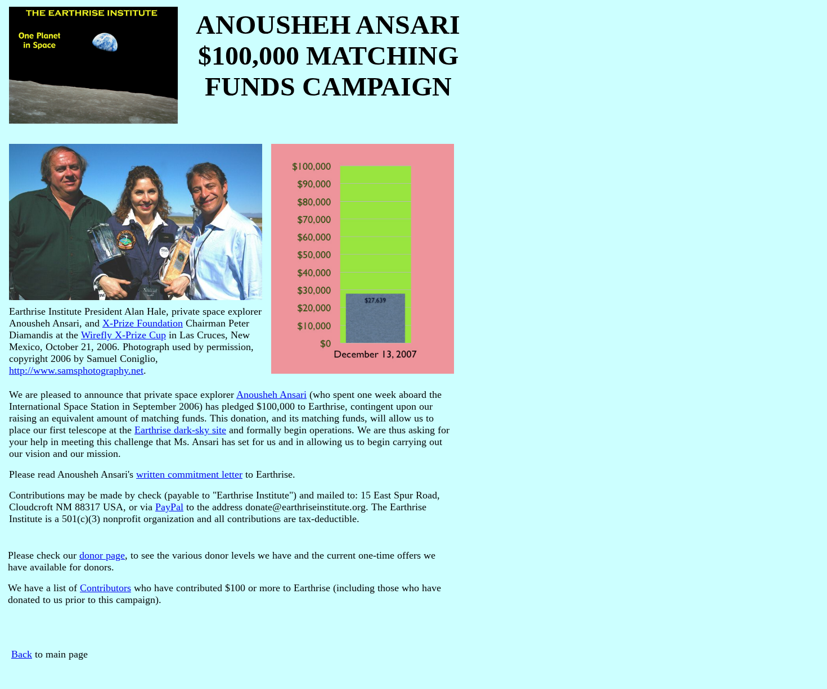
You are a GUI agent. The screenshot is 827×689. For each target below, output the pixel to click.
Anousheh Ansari (271, 394)
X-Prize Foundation (142, 323)
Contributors (105, 587)
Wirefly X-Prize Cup (123, 335)
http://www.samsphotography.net (76, 370)
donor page (102, 555)
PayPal (169, 507)
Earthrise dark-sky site (180, 430)
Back (21, 654)
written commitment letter (189, 474)
